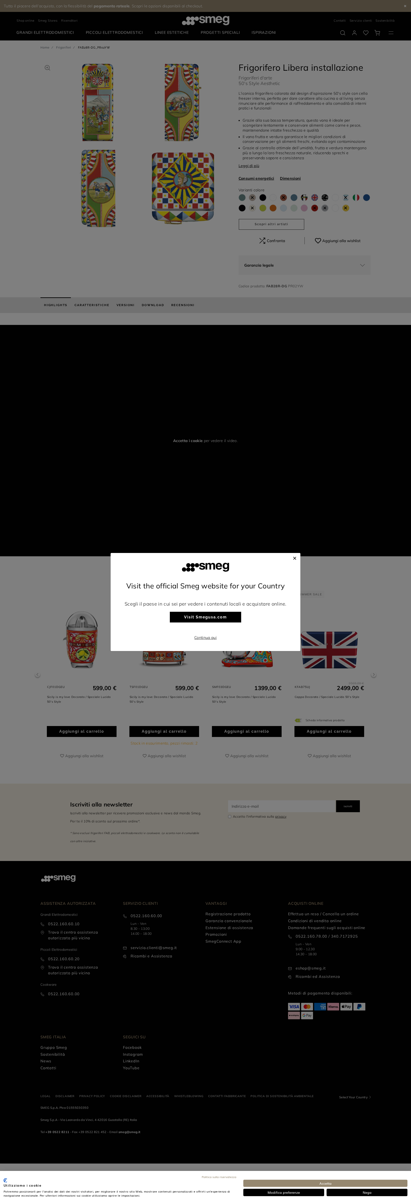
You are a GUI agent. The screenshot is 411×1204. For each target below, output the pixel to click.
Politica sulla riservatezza (219, 1177)
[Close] (294, 557)
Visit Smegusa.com (205, 617)
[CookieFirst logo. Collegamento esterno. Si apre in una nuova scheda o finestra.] (5, 1180)
